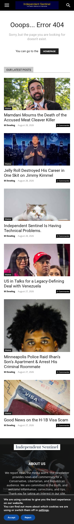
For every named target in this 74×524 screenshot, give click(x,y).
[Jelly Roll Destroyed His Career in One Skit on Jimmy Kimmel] (37, 149)
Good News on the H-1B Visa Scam (36, 420)
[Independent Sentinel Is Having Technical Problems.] (37, 205)
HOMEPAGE (49, 51)
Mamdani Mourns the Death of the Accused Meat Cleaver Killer (35, 117)
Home (8, 108)
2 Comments (63, 180)
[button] (68, 5)
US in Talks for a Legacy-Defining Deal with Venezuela (34, 283)
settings (44, 510)
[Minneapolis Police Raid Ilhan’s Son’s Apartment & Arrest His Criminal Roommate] (37, 325)
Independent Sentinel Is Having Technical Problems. (32, 228)
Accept (11, 517)
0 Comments (63, 125)
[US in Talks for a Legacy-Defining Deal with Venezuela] (37, 260)
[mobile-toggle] (6, 5)
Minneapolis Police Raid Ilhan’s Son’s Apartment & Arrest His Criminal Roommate (32, 362)
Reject (28, 517)
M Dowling (9, 125)
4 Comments (63, 236)
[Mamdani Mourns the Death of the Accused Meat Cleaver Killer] (37, 94)
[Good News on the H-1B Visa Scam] (37, 397)
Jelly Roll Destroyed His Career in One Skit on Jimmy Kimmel (34, 173)
